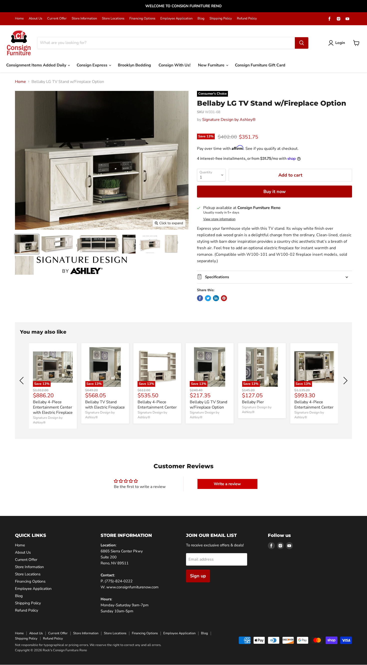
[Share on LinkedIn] (216, 298)
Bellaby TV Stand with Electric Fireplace (105, 404)
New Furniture (211, 65)
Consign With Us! (174, 65)
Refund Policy (247, 18)
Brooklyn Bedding (134, 65)
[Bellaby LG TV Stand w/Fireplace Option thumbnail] (26, 244)
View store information (219, 219)
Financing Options (142, 18)
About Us (35, 18)
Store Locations (113, 18)
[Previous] (22, 381)
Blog (200, 18)
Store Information (84, 18)
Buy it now (274, 192)
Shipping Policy (220, 18)
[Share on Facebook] (200, 298)
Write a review (227, 484)
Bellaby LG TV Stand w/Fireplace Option (208, 404)
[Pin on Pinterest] (224, 298)
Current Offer (57, 18)
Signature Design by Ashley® (229, 119)
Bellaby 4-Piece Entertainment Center (157, 404)
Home (19, 18)
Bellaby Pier (253, 402)
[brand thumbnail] (82, 265)
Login (340, 42)
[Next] (345, 381)
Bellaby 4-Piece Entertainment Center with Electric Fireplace (53, 407)
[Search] (301, 43)
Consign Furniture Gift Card (260, 65)
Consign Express (92, 65)
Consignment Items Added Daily (36, 65)
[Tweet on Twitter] (208, 298)
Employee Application (176, 18)
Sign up (198, 576)
